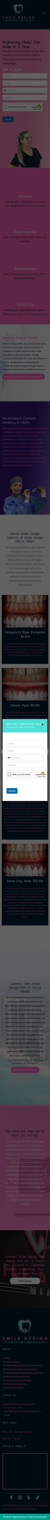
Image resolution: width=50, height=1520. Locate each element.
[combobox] (10, 758)
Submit (12, 790)
